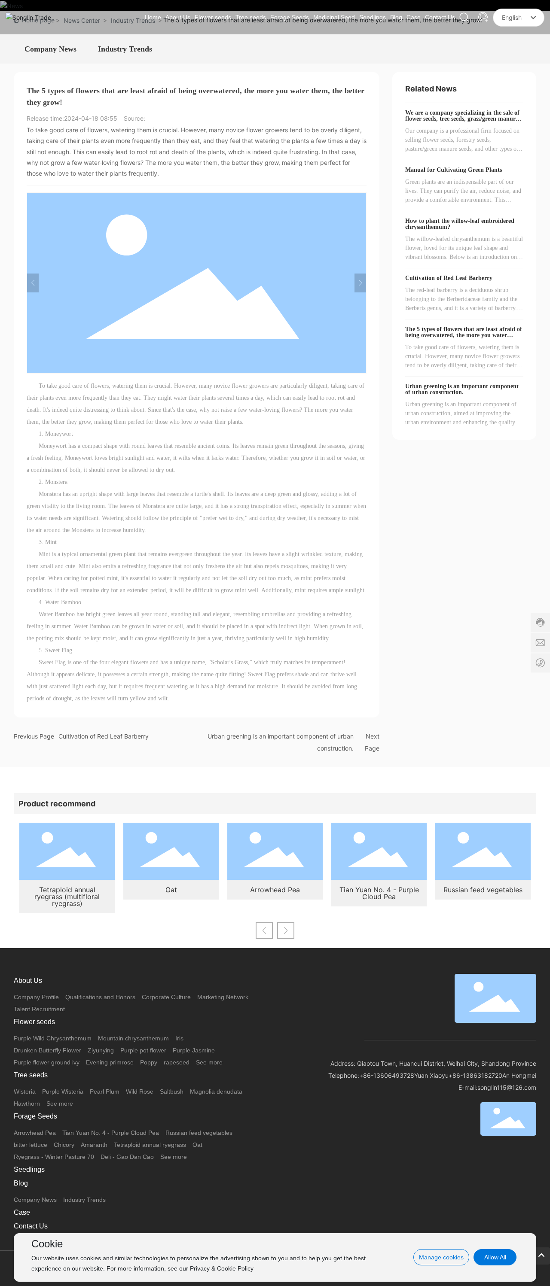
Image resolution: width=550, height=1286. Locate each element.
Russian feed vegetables (482, 889)
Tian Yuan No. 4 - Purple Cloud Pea (379, 893)
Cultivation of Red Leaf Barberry (103, 736)
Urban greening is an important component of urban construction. (462, 389)
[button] (264, 930)
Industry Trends (125, 49)
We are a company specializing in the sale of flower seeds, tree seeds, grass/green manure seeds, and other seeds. (462, 118)
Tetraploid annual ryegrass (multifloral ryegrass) (67, 896)
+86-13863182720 (475, 1075)
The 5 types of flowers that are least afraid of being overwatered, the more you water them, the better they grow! (463, 335)
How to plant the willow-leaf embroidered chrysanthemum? (459, 224)
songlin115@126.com (506, 1087)
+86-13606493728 (386, 1075)
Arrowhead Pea (275, 889)
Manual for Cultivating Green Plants (453, 170)
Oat (171, 889)
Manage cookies (441, 1257)
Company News (50, 49)
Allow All (495, 1257)
